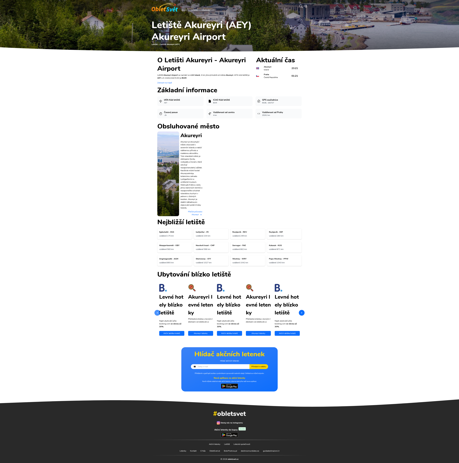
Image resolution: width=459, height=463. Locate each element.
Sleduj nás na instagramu (232, 422)
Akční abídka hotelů (171, 333)
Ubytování (206, 10)
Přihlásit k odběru (258, 366)
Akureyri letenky (201, 333)
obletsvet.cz (233, 459)
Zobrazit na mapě (164, 82)
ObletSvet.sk (214, 451)
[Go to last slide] (157, 313)
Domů (184, 10)
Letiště (227, 444)
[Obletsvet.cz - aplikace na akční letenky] (229, 386)
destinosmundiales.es (250, 451)
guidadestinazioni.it (271, 451)
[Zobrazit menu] (305, 6)
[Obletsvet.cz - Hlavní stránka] (165, 6)
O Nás (203, 451)
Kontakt (193, 451)
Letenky (194, 10)
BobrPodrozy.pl (230, 451)
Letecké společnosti (242, 444)
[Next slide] (302, 313)
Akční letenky (214, 444)
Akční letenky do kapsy (229, 429)
